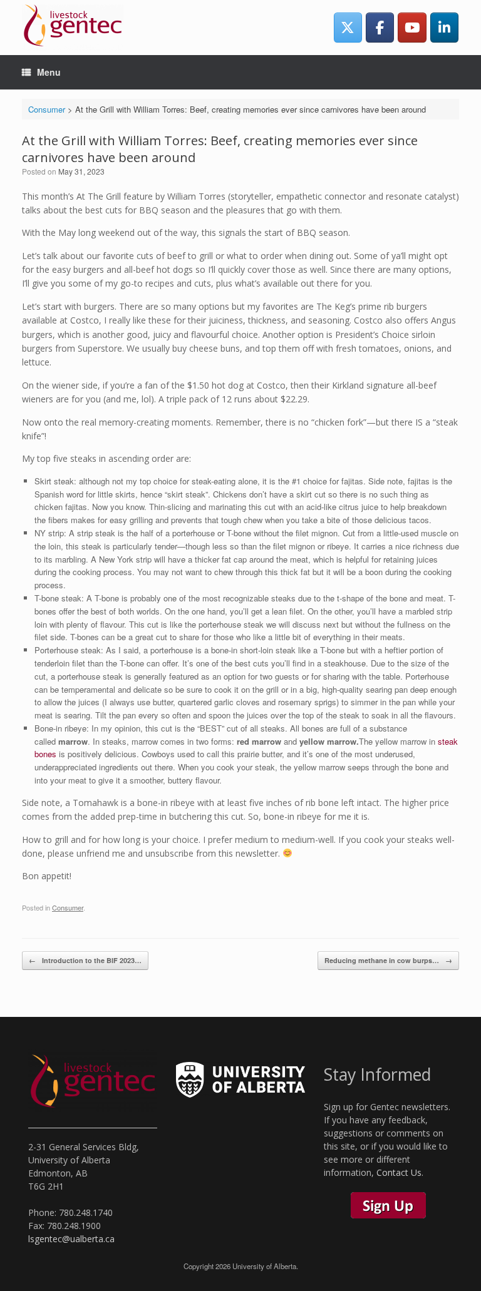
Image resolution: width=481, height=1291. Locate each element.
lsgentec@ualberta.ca (71, 1239)
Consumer (67, 907)
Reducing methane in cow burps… (388, 960)
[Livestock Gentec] (72, 27)
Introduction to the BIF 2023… (85, 960)
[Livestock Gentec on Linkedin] (444, 27)
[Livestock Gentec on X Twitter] (348, 27)
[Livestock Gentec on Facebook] (380, 27)
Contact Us (399, 1172)
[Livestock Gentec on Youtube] (412, 27)
